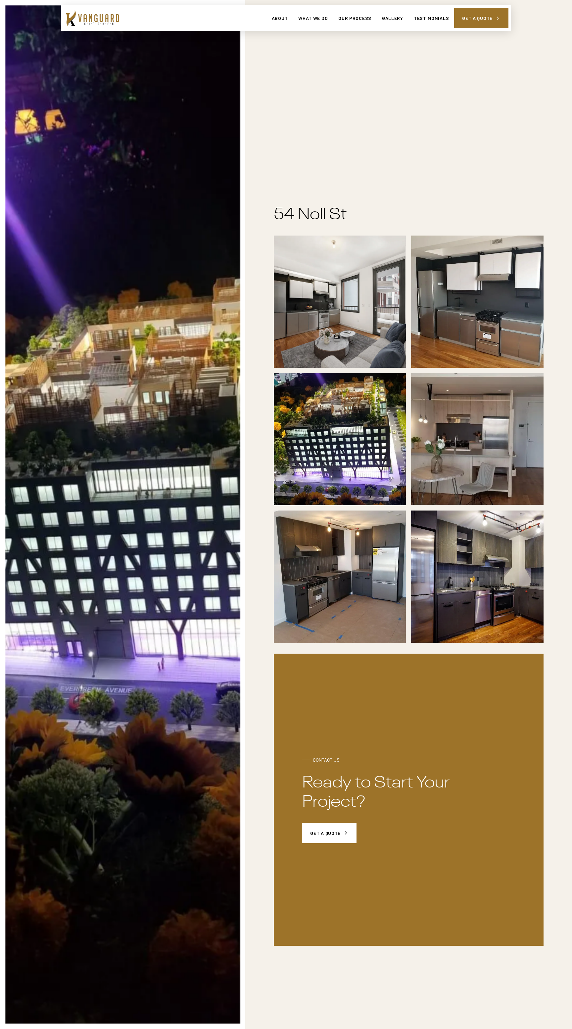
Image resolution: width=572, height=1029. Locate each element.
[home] (92, 18)
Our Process (354, 18)
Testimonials (431, 18)
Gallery (392, 18)
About (280, 18)
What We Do (313, 18)
